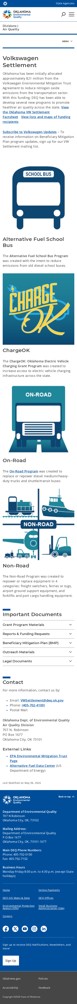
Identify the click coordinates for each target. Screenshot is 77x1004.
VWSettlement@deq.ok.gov (42, 700)
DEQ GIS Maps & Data (16, 898)
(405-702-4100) (33, 705)
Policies (43, 978)
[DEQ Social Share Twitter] (15, 929)
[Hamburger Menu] (71, 14)
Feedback (44, 987)
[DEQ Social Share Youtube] (25, 929)
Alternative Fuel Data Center (32, 765)
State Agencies (65, 3)
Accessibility (10, 987)
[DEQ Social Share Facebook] (6, 929)
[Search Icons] (63, 14)
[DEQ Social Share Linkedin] (44, 929)
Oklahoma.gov (11, 978)
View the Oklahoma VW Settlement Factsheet (36, 112)
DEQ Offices (46, 898)
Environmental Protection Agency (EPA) (19, 907)
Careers (7, 916)
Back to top (65, 796)
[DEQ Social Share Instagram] (34, 929)
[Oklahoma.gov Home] (5, 3)
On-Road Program (23, 471)
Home (6, 890)
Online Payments (49, 890)
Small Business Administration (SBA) (51, 907)
